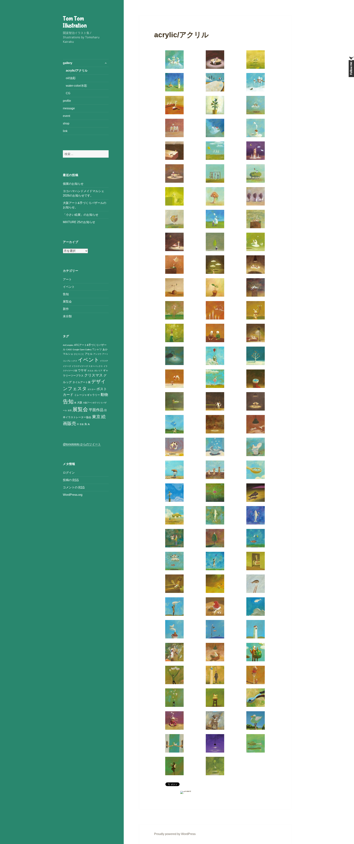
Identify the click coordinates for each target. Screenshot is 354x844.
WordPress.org (72, 494)
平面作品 (96, 410)
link (65, 131)
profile (67, 100)
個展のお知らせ (73, 183)
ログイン (69, 472)
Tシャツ (97, 349)
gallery (67, 63)
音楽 (82, 424)
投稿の (71, 480)
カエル (90, 370)
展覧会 (67, 301)
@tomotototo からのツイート (82, 444)
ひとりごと (79, 354)
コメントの (74, 487)
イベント (69, 286)
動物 (104, 395)
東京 (96, 416)
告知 (66, 294)
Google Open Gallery (82, 349)
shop (66, 123)
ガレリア (98, 370)
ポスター (92, 389)
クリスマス (93, 375)
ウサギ (82, 370)
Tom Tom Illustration (75, 22)
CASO (69, 349)
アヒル (89, 353)
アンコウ (97, 354)
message (69, 108)
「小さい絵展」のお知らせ (80, 214)
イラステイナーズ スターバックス (87, 366)
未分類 (67, 316)
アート (67, 279)
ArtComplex (68, 345)
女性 (70, 410)
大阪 (79, 402)
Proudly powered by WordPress (175, 834)
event (66, 115)
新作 (66, 308)
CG (68, 93)
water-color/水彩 (76, 85)
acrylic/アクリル (77, 70)
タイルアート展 (81, 382)
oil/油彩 (71, 78)
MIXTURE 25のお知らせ (79, 222)
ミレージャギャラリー (87, 395)
